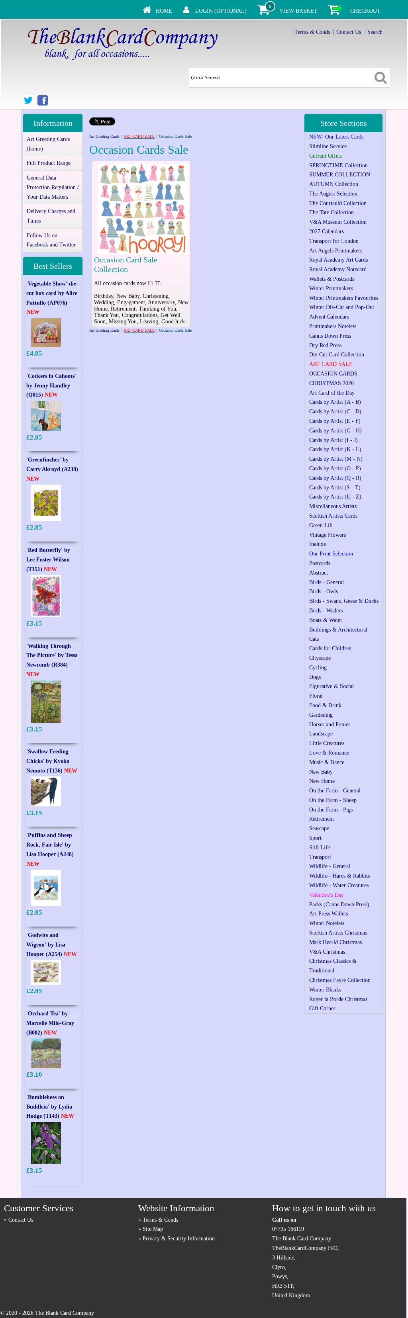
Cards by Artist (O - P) (335, 468)
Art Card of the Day (332, 393)
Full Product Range (49, 163)
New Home (322, 781)
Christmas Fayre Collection (340, 980)
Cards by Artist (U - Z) (335, 497)
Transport (320, 857)
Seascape (319, 828)
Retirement (321, 819)
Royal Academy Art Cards (338, 260)
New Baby (321, 772)
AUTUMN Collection (333, 184)
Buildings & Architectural (338, 630)
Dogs (315, 677)
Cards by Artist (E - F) (335, 421)
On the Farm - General (335, 791)
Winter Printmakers (331, 288)
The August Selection (333, 194)
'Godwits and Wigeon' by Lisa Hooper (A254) (51, 944)
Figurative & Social (331, 686)
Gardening (321, 715)
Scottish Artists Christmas (338, 933)
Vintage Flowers (327, 535)
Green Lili (321, 525)
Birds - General (326, 582)
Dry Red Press (325, 345)
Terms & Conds (312, 32)
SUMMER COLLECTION (339, 175)
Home (164, 11)
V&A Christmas (327, 952)
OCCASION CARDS (333, 374)
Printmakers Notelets (332, 326)
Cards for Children (330, 648)
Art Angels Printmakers (335, 251)
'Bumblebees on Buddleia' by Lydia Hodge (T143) (50, 1106)
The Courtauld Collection (338, 203)
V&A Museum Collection (338, 222)
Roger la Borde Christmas (338, 999)
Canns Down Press (330, 336)
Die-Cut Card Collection (336, 355)
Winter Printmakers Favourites (343, 298)
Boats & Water (325, 620)
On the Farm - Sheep (333, 800)
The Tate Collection (331, 212)
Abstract (318, 573)
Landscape (321, 734)
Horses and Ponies (329, 724)
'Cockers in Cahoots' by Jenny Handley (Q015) (51, 385)
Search (374, 32)
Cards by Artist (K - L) (335, 449)
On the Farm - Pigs (331, 810)
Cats (314, 639)
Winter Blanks (325, 990)
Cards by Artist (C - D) (335, 412)
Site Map (153, 1229)
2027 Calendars (326, 232)
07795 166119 (288, 1229)
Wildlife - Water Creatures (339, 885)
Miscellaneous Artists (333, 506)
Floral (316, 696)
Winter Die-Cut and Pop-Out (341, 307)
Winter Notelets (326, 923)
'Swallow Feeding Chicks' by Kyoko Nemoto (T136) (51, 761)
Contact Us (348, 32)
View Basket (298, 11)
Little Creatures (326, 743)
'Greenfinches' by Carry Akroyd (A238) (52, 469)
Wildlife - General (329, 866)
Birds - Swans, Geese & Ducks (344, 601)
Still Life (319, 848)
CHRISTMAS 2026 (331, 383)
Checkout (365, 11)
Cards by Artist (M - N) (336, 459)
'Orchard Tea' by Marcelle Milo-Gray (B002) (50, 1023)
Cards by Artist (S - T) (335, 488)
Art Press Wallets (328, 914)
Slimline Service (328, 146)
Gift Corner (322, 1008)
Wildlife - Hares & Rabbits (339, 876)
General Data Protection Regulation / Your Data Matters (53, 187)
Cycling (318, 668)
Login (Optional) (221, 11)
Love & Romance (329, 753)
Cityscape (320, 658)
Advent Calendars (329, 317)
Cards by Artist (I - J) (333, 440)
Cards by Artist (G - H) (335, 431)
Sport (315, 838)
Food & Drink (325, 705)
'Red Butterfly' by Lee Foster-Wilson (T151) (48, 559)
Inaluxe (317, 544)
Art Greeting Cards (104, 136)
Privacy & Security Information (179, 1239)
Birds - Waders (326, 611)
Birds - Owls (323, 591)
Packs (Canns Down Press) (339, 904)
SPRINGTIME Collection (338, 165)
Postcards (319, 563)
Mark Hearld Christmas (335, 942)
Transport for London (334, 241)
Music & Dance (326, 762)
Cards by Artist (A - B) (335, 402)
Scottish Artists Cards (333, 516)
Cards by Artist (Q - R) (335, 478)
